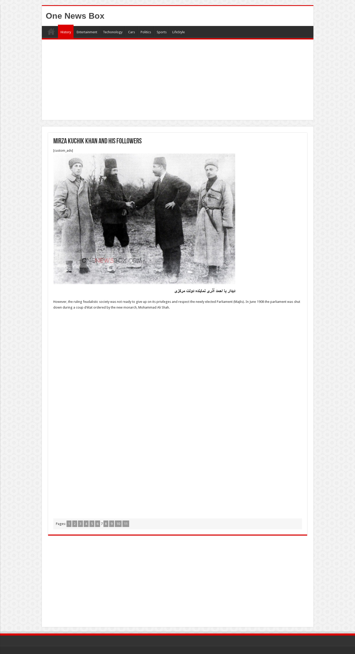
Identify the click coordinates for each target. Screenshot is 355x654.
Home (51, 31)
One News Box (75, 16)
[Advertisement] (177, 81)
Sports (162, 32)
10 (118, 524)
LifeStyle (178, 32)
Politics (146, 32)
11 (126, 524)
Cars (131, 32)
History (66, 32)
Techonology (112, 32)
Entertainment (87, 32)
